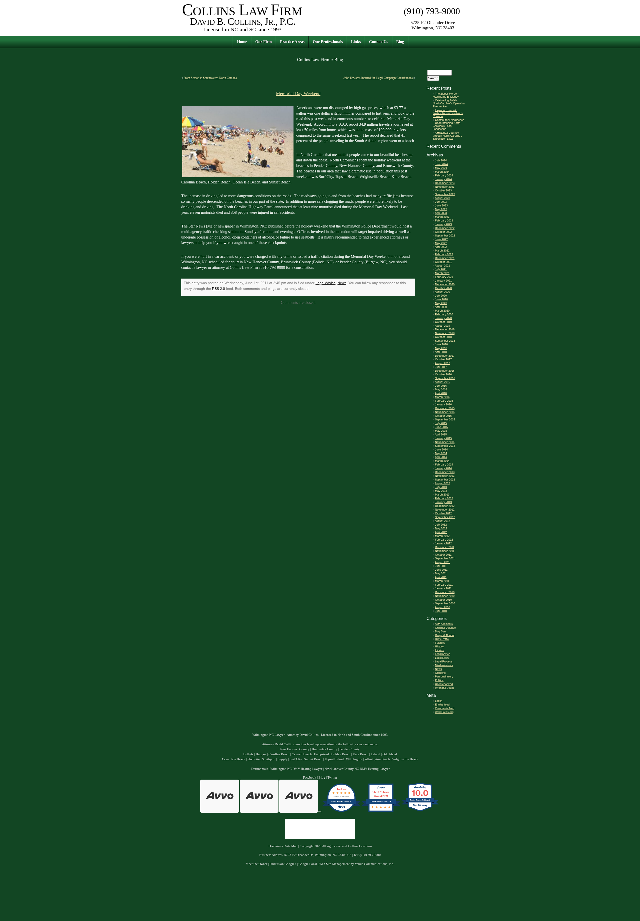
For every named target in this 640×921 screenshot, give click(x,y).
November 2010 (444, 595)
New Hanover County (295, 749)
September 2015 (445, 419)
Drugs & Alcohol (444, 635)
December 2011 (444, 547)
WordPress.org (444, 712)
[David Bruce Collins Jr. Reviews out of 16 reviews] (341, 811)
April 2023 (441, 212)
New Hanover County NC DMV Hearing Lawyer (357, 769)
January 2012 (443, 543)
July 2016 (441, 385)
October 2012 (443, 513)
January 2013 (443, 502)
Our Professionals (328, 42)
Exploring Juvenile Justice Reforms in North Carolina (448, 113)
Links (356, 42)
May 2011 (441, 573)
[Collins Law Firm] (242, 32)
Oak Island (389, 754)
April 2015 (441, 434)
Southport (269, 759)
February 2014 (444, 464)
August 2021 (442, 265)
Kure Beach (360, 754)
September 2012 (445, 517)
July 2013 (441, 487)
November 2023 (444, 186)
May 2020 (441, 303)
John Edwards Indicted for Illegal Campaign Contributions (378, 78)
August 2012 (442, 520)
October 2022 (443, 231)
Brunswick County (324, 749)
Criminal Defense (445, 627)
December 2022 (444, 227)
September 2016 (445, 378)
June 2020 (441, 299)
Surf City (296, 759)
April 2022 (441, 246)
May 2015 (441, 430)
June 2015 (441, 426)
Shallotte (254, 759)
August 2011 (442, 562)
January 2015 (443, 438)
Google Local (307, 864)
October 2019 (443, 321)
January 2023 (443, 224)
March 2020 (442, 310)
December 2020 (444, 284)
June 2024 (441, 164)
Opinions (440, 672)
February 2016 (444, 400)
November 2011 (444, 550)
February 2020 (444, 314)
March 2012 (442, 535)
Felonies (440, 642)
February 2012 (444, 539)
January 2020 (443, 318)
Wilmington (354, 759)
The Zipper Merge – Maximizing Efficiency (446, 95)
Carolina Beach (279, 754)
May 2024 (441, 167)
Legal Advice (326, 283)
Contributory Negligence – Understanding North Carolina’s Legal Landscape (448, 124)
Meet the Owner (256, 864)
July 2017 (441, 366)
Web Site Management (334, 864)
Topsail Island (334, 759)
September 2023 (445, 194)
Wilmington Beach (377, 759)
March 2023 (442, 216)
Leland (375, 754)
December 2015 (444, 408)
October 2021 (443, 261)
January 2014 (443, 468)
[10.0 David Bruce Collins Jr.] (420, 811)
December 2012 (444, 505)
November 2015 (444, 411)
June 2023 (441, 205)
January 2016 (443, 404)
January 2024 (443, 179)
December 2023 (444, 182)
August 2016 (442, 381)
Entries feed (442, 704)
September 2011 (445, 558)
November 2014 (444, 441)
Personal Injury (444, 676)
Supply (283, 759)
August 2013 (442, 483)
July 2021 (441, 269)
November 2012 (444, 509)
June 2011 (441, 569)
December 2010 (444, 592)
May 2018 (441, 348)
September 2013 (445, 479)
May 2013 (441, 490)
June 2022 (441, 239)
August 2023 (442, 197)
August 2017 (442, 363)
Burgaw (261, 754)
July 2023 (441, 201)
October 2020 (443, 288)
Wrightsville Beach (405, 759)
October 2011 (443, 554)
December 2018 (444, 329)
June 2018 (441, 344)
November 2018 (444, 333)
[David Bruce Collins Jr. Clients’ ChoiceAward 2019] (381, 811)
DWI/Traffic (442, 638)
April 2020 (441, 306)
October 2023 (443, 190)
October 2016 (443, 374)
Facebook (309, 777)
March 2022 (442, 250)
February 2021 (444, 276)
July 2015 (441, 423)
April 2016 (441, 393)
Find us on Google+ (283, 864)
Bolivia (248, 754)
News (342, 283)
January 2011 (443, 588)
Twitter (332, 777)
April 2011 (440, 577)
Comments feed (444, 708)
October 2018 (443, 336)
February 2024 (444, 175)
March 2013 (442, 494)
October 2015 (443, 415)
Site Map (291, 846)
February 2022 (444, 254)
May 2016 (441, 389)
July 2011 (440, 565)
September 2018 (445, 340)
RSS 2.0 (218, 289)
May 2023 (441, 209)
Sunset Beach (313, 759)
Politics (439, 680)
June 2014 (441, 449)
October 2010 (443, 599)
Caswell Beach (302, 754)
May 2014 (441, 453)
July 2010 (441, 610)
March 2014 (442, 460)
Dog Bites (441, 631)
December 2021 (444, 258)
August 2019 (442, 325)
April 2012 (441, 532)
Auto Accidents (444, 623)
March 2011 (442, 580)
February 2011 (444, 584)
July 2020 (441, 295)
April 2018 (441, 351)
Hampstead (321, 754)
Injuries (439, 650)
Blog (400, 42)
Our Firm (263, 42)
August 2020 (442, 291)
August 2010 (442, 607)
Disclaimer (275, 846)
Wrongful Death (444, 687)
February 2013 (444, 498)
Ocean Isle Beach (233, 759)
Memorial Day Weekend (298, 93)
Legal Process (443, 661)
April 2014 (441, 456)
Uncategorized (444, 683)
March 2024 (442, 171)
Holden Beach (340, 754)
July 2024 (441, 160)
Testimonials (259, 769)
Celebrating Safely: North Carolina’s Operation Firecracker (449, 103)
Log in (438, 700)
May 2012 (441, 528)
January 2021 (443, 280)
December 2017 (444, 355)
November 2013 (444, 475)
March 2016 (442, 396)
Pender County (350, 749)
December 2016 (444, 370)
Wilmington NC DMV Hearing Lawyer (296, 769)
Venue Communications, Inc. (374, 864)
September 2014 (445, 445)
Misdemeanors (444, 665)
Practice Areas (292, 42)
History (439, 646)
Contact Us (378, 42)
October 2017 (443, 359)
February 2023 (444, 220)
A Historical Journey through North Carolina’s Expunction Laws (447, 135)
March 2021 (442, 273)
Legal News (442, 657)
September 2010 (445, 603)
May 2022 (441, 243)
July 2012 (441, 524)
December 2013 (444, 472)
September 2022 (445, 235)
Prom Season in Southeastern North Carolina (210, 78)
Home (242, 42)
